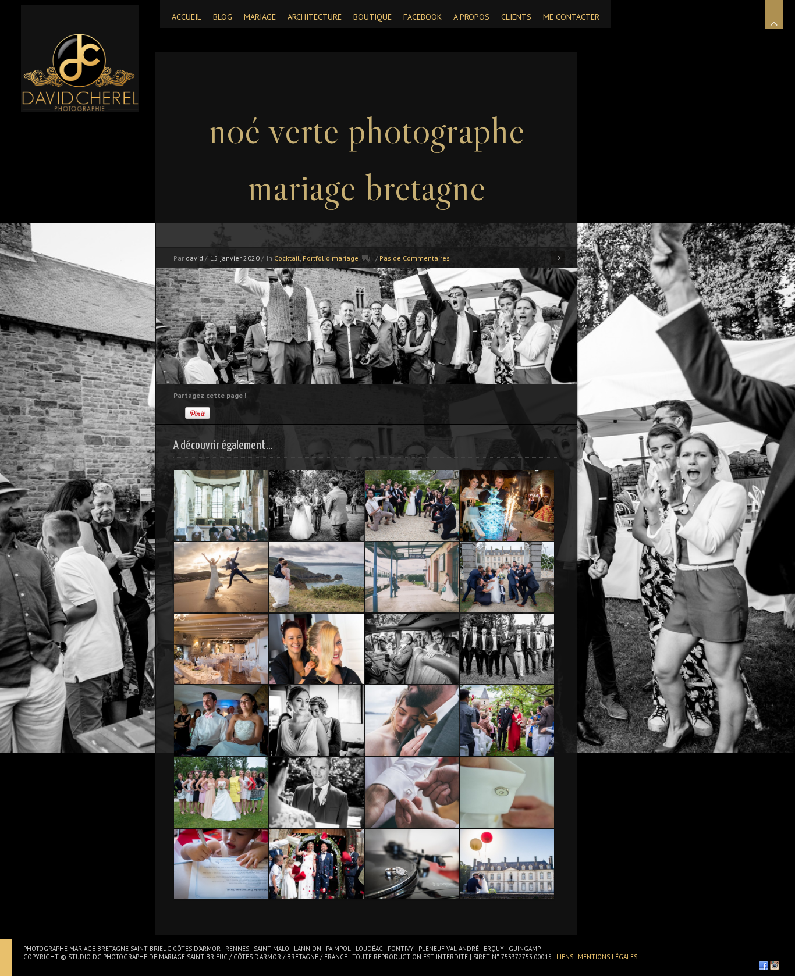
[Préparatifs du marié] (412, 792)
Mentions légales (607, 957)
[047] (221, 720)
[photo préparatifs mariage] (507, 792)
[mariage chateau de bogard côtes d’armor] (412, 505)
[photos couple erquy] (221, 577)
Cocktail (287, 258)
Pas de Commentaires (414, 258)
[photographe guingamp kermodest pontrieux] (316, 649)
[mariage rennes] (412, 864)
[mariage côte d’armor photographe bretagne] (412, 720)
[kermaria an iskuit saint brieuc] (221, 505)
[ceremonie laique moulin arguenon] (316, 505)
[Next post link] (558, 258)
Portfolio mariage (331, 258)
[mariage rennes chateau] (412, 649)
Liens (565, 957)
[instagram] (774, 965)
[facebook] (763, 965)
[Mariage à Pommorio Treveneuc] (507, 577)
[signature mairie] (221, 864)
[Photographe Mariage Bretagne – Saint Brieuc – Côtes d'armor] (80, 58)
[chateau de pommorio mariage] (507, 864)
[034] (507, 649)
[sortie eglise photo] (316, 864)
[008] (316, 720)
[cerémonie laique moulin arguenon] (316, 792)
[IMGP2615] (221, 649)
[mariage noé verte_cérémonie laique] (507, 720)
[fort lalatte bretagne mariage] (316, 577)
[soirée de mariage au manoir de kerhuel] (507, 505)
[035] (221, 792)
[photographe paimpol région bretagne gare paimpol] (412, 577)
